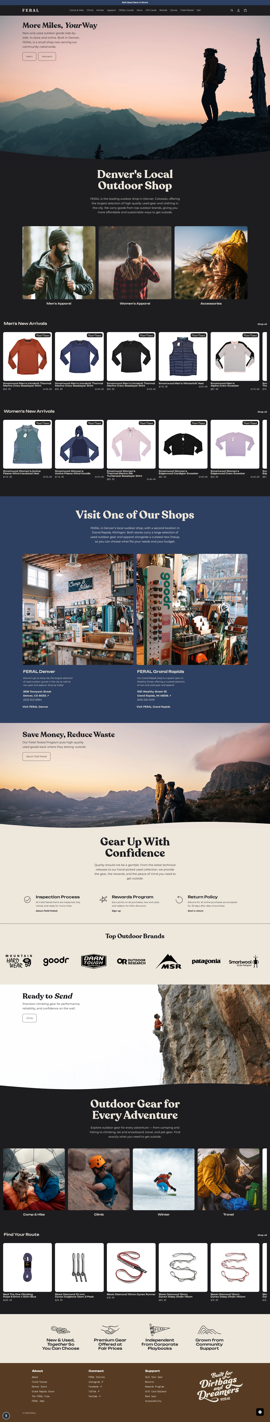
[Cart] (245, 10)
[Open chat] (260, 1412)
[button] (6, 1415)
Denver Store (39, 1386)
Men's (29, 56)
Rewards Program (154, 1386)
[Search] (231, 10)
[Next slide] (244, 363)
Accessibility (153, 1401)
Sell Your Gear (154, 1377)
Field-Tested (39, 1381)
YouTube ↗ (95, 1396)
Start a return (195, 910)
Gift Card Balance (155, 1391)
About (35, 1377)
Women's (47, 56)
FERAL (33, 1413)
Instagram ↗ (96, 1381)
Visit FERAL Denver (35, 706)
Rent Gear (150, 1396)
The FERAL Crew (40, 1396)
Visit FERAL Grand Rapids (153, 706)
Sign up (116, 910)
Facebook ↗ (95, 1386)
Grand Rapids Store (43, 1391)
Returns (149, 1381)
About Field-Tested (36, 756)
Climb (29, 1018)
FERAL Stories (97, 1377)
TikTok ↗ (94, 1391)
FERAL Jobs (38, 1401)
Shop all (262, 324)
